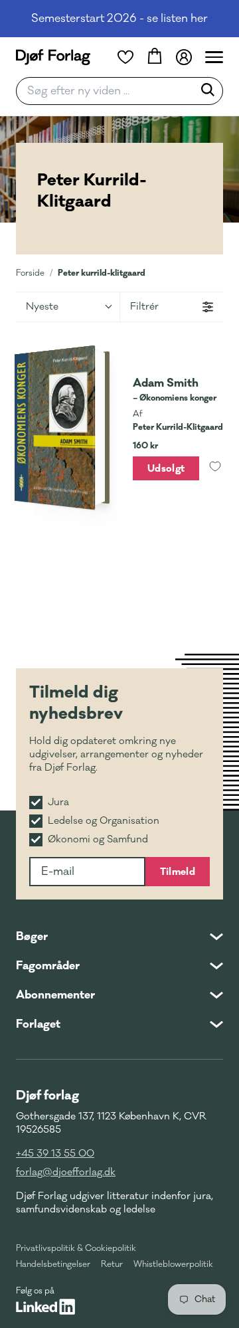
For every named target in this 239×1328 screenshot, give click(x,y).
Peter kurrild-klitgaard (101, 272)
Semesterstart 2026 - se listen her (119, 18)
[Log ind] (184, 57)
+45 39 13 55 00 (55, 1153)
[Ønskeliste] (125, 57)
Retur (112, 1264)
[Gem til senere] (215, 468)
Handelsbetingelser (53, 1264)
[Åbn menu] (214, 57)
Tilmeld (177, 871)
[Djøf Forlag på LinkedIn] (45, 1307)
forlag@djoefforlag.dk (66, 1172)
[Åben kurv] (155, 57)
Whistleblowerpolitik (173, 1264)
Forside (30, 273)
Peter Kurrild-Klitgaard (178, 427)
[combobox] (109, 91)
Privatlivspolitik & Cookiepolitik (76, 1248)
